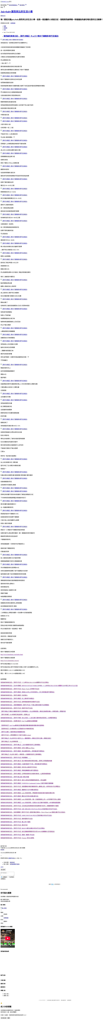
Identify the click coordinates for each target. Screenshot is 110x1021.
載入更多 (3, 869)
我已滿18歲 (3, 1018)
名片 (5, 29)
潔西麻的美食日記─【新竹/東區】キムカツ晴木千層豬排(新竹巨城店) (31, 36)
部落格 (5, 28)
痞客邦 (10, 858)
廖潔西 (2, 849)
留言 (13, 858)
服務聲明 (69, 1000)
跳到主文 (3, 15)
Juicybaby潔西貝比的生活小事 (17, 11)
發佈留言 (3, 878)
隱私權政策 (63, 1000)
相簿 (5, 26)
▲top (2, 866)
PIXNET (43, 1000)
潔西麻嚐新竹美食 (14, 864)
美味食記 (12, 862)
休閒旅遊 (12, 23)
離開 (9, 1018)
